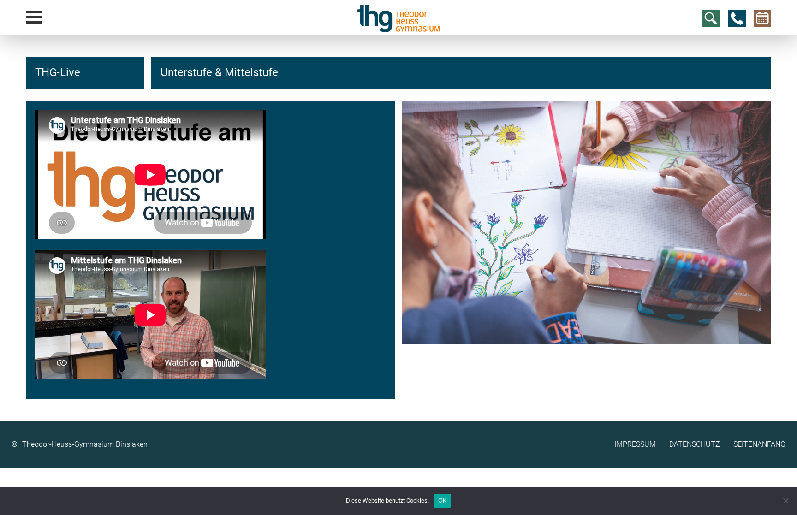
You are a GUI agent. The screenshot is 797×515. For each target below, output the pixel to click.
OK (442, 500)
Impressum (635, 444)
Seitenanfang (759, 444)
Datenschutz (694, 444)
